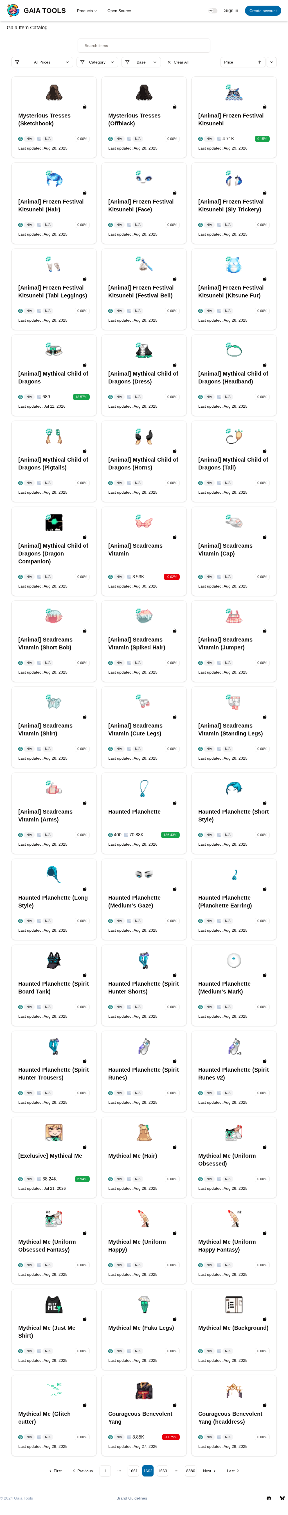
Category (97, 62)
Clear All (181, 62)
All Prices (42, 62)
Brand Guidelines (131, 1498)
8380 (190, 1471)
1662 (147, 1471)
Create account (263, 10)
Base (141, 62)
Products (85, 10)
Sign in (231, 10)
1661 (133, 1471)
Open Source (119, 10)
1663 (162, 1471)
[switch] (212, 10)
